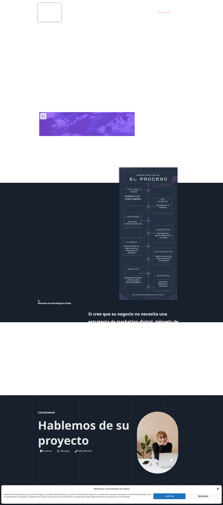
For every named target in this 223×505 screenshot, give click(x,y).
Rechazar (203, 496)
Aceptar (169, 496)
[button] (218, 489)
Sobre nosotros (164, 12)
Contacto (179, 12)
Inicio (131, 12)
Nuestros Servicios (145, 12)
